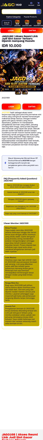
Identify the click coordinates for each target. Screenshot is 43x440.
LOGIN (11, 31)
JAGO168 (6, 113)
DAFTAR (32, 31)
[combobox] (19, 11)
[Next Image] (41, 71)
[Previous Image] (2, 71)
